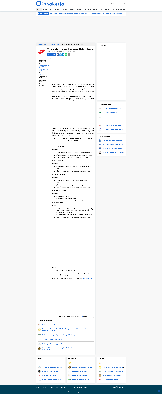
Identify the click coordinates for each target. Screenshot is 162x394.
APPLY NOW (51, 54)
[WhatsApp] (66, 54)
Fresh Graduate (43, 65)
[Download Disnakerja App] (114, 387)
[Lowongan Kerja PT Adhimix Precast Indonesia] (100, 125)
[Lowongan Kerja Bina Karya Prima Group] (100, 112)
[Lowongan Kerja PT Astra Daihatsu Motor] (69, 371)
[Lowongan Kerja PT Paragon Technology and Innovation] (39, 367)
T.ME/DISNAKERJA (87, 278)
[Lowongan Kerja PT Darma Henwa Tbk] (100, 363)
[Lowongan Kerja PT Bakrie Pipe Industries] (69, 375)
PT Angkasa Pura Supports (50, 375)
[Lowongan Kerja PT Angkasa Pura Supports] (39, 375)
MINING (72, 9)
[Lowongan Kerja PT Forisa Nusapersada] (100, 116)
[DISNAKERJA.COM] (51, 4)
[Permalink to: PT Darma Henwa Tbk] (39, 324)
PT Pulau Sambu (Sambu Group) (51, 379)
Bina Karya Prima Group (110, 113)
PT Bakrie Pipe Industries (80, 375)
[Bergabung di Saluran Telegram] (122, 387)
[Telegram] (63, 54)
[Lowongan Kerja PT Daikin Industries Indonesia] (39, 363)
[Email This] (69, 54)
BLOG (112, 9)
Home (39, 9)
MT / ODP (45, 9)
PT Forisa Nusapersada (110, 117)
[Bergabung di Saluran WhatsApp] (125, 387)
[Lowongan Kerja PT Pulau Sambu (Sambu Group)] (39, 379)
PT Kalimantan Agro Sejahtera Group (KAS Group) (94, 13)
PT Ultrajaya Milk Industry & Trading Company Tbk (118, 129)
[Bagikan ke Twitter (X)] (60, 54)
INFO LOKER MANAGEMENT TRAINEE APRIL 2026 (117, 144)
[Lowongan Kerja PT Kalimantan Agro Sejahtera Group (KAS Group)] (100, 371)
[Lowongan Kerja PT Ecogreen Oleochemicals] (100, 121)
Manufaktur (45, 66)
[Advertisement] (81, 29)
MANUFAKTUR (87, 9)
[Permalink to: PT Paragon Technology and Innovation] (39, 343)
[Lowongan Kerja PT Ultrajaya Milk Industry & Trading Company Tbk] (100, 129)
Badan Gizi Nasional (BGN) (50, 371)
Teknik (40, 70)
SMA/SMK (41, 69)
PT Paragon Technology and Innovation (55, 344)
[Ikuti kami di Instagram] (117, 387)
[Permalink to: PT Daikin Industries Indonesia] (39, 339)
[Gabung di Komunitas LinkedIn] (120, 387)
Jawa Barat (41, 74)
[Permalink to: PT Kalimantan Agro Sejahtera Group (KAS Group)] (39, 334)
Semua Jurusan (42, 68)
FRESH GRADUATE (98, 9)
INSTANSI (58, 9)
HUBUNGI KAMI (120, 9)
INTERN (107, 9)
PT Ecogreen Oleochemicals (111, 121)
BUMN (51, 9)
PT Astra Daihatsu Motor (79, 371)
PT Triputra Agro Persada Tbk (112, 108)
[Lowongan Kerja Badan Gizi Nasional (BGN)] (39, 371)
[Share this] (58, 54)
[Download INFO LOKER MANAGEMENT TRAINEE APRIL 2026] (100, 144)
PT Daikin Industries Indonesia (124, 13)
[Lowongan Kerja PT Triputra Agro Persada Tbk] (100, 108)
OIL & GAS (79, 9)
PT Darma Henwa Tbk (49, 325)
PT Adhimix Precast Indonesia (112, 125)
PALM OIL (65, 9)
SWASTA (46, 69)
